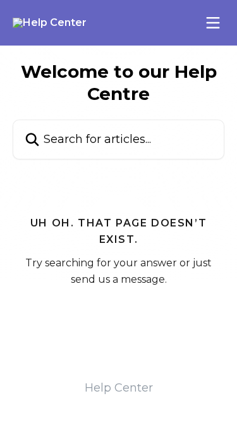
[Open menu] (213, 22)
